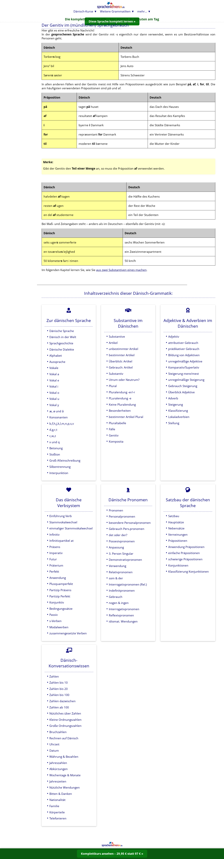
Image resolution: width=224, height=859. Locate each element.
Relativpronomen (121, 572)
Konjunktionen (178, 565)
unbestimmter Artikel (123, 349)
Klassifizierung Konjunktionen (188, 571)
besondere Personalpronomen (130, 523)
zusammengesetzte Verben (68, 633)
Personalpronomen (122, 516)
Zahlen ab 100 (59, 707)
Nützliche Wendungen (64, 787)
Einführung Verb (60, 516)
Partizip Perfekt (59, 596)
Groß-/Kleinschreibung (64, 460)
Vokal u (54, 399)
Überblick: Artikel (120, 361)
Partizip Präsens (60, 590)
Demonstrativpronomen (125, 560)
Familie (54, 806)
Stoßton (54, 454)
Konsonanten (58, 417)
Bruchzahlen (58, 732)
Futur (53, 559)
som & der (116, 578)
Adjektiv (173, 336)
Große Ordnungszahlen (65, 726)
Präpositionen (177, 541)
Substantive (117, 336)
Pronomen (116, 510)
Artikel (113, 343)
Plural (113, 386)
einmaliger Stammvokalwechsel (71, 528)
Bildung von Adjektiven (184, 355)
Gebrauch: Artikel (121, 367)
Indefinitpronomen (122, 590)
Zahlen (54, 676)
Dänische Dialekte (61, 349)
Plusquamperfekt (61, 584)
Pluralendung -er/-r (122, 392)
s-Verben (55, 621)
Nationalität (57, 800)
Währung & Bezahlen (63, 756)
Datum (54, 750)
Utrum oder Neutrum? (124, 380)
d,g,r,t (53, 429)
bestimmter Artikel (122, 355)
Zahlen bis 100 (59, 695)
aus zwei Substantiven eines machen (121, 270)
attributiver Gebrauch (183, 343)
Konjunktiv (56, 602)
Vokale (53, 368)
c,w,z (52, 436)
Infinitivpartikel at (61, 541)
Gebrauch (115, 597)
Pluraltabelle (117, 423)
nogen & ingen (119, 603)
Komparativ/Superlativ (183, 367)
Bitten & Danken (60, 794)
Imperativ (56, 553)
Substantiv (116, 374)
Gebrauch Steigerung (182, 386)
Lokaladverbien (178, 417)
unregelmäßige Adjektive (185, 361)
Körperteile (57, 812)
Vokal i (53, 386)
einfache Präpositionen (184, 553)
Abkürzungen (58, 769)
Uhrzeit (54, 744)
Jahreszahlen (58, 763)
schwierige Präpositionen (185, 559)
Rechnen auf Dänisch (63, 738)
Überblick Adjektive (181, 392)
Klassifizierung (178, 410)
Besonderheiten (120, 410)
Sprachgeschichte (61, 343)
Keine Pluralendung (122, 404)
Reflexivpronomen (121, 615)
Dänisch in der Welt (62, 337)
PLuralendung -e (120, 398)
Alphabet (55, 355)
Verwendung (117, 566)
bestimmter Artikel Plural (126, 417)
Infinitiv (54, 534)
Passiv (53, 615)
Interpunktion (58, 473)
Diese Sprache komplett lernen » (112, 21)
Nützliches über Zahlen (65, 713)
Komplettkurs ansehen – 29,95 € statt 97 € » (112, 854)
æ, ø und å (56, 411)
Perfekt (54, 571)
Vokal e (54, 380)
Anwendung (57, 578)
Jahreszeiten (57, 781)
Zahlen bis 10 (58, 682)
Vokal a (54, 374)
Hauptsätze (176, 522)
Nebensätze (176, 528)
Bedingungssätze (61, 608)
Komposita (116, 441)
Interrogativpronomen (124, 609)
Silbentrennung (60, 467)
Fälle (112, 429)
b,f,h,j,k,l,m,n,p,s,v (61, 423)
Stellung (173, 423)
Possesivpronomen (122, 541)
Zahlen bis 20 (58, 689)
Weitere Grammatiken (115, 11)
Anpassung (116, 547)
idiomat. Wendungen (123, 621)
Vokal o (54, 393)
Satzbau (173, 516)
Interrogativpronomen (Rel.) (128, 584)
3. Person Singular (121, 553)
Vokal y (54, 405)
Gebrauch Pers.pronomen (126, 529)
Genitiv (114, 435)
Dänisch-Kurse (83, 11)
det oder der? (118, 535)
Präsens (54, 547)
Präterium (56, 565)
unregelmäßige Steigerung (186, 380)
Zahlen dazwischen (62, 701)
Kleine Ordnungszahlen (65, 720)
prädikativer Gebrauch (183, 349)
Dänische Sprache (61, 331)
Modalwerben (58, 627)
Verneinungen (178, 534)
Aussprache (57, 362)
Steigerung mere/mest (183, 374)
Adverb (173, 398)
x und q (54, 442)
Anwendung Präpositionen (186, 547)
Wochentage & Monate (65, 775)
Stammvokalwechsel (63, 522)
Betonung (56, 448)
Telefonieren (57, 818)
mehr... (142, 11)
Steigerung (175, 404)
